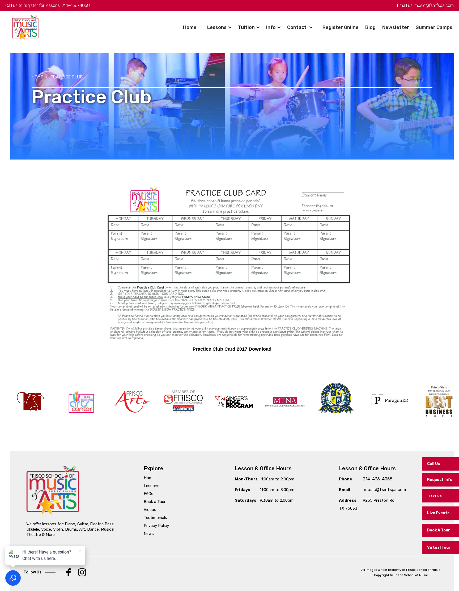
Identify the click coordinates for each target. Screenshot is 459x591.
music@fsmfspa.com (434, 5)
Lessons (217, 27)
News (149, 533)
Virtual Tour (438, 547)
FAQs (148, 493)
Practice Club (66, 76)
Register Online (340, 27)
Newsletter (395, 27)
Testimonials (155, 517)
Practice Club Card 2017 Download (232, 349)
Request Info (439, 479)
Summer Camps (434, 27)
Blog (370, 27)
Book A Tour (438, 530)
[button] (434, 27)
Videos (150, 509)
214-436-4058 (76, 5)
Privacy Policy (156, 525)
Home (190, 27)
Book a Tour (154, 501)
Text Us (435, 496)
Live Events (438, 513)
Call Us (433, 464)
